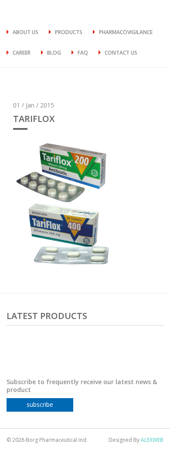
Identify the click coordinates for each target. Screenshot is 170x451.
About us (25, 32)
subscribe (40, 404)
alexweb (152, 440)
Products (68, 32)
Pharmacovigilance (126, 32)
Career (22, 52)
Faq (83, 52)
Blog (54, 52)
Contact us (121, 52)
